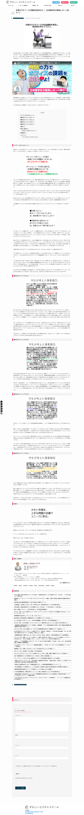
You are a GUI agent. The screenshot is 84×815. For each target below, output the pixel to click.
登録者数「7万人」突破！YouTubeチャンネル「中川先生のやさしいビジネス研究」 (34, 648)
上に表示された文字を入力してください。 (24, 778)
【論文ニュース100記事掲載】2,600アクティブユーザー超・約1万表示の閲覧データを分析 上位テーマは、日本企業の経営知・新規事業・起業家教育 (42, 642)
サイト (16, 755)
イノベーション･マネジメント (18, 18)
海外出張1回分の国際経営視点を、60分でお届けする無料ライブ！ (29, 602)
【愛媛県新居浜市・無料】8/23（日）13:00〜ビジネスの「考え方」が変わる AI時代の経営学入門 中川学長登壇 (41, 635)
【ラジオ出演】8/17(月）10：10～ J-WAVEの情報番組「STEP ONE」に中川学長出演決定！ (36, 620)
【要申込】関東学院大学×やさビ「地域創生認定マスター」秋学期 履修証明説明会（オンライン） (37, 664)
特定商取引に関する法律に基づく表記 (34, 811)
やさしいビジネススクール (32, 566)
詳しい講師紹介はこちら (65, 582)
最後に (22, 126)
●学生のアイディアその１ (27, 117)
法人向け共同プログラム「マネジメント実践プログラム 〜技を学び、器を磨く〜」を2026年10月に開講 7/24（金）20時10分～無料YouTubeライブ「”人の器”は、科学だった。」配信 (42, 632)
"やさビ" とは (11, 5)
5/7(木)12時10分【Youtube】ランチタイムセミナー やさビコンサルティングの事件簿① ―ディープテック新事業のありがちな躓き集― (42, 678)
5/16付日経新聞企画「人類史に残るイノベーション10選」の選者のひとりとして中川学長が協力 (36, 671)
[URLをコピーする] (1, 413)
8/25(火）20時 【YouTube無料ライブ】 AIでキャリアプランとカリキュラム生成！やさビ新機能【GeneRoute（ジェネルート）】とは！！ (42, 612)
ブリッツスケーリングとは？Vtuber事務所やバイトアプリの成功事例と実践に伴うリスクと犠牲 (36, 658)
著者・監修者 (24, 128)
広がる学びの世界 (48, 5)
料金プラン (60, 5)
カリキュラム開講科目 (23, 5)
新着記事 (23, 132)
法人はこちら (73, 2)
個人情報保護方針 (29, 813)
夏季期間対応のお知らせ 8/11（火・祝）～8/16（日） (27, 615)
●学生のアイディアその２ (27, 119)
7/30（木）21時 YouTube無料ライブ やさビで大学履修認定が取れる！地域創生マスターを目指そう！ (39, 628)
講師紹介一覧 (36, 5)
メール (17, 745)
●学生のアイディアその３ (27, 121)
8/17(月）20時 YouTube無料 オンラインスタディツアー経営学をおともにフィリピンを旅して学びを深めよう (40, 622)
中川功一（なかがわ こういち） (28, 130)
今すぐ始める (56, 2)
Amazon (52, 585)
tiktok (35, 585)
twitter (20, 585)
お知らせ (73, 5)
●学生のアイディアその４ (27, 124)
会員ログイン (65, 2)
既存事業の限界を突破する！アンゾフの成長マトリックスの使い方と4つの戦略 (33, 669)
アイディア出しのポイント (27, 115)
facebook (25, 585)
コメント (23, 135)
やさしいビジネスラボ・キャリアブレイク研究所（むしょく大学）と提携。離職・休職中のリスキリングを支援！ (40, 653)
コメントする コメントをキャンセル (29, 136)
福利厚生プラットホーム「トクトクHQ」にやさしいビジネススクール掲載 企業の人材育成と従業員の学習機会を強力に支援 (42, 599)
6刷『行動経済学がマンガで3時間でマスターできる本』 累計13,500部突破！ (32, 655)
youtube (31, 585)
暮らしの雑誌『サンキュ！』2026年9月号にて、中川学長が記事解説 (30, 609)
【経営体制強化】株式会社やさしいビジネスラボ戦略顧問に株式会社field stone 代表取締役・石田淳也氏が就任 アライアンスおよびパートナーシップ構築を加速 (42, 675)
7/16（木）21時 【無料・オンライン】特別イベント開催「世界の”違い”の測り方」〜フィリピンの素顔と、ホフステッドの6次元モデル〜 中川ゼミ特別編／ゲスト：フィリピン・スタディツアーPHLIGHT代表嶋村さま (42, 638)
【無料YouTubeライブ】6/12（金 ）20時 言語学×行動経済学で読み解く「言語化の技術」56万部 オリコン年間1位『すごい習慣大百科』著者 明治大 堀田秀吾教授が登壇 (42, 661)
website (15, 585)
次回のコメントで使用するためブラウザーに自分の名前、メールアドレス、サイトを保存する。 (37, 766)
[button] (1, 402)
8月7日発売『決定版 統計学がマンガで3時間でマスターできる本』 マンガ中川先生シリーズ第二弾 (37, 607)
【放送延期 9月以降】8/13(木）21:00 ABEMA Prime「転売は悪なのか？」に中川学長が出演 (36, 604)
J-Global (47, 585)
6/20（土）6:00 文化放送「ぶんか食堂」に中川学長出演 (28, 651)
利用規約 (27, 810)
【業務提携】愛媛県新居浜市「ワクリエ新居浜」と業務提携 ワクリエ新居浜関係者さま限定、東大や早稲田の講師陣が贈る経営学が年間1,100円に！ (42, 626)
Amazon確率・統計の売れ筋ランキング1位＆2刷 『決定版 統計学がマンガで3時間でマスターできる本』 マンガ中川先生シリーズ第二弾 (42, 595)
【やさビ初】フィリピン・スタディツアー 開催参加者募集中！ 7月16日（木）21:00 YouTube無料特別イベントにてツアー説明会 (42, 645)
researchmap (41, 585)
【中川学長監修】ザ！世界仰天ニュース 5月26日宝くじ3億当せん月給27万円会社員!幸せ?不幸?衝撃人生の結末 (40, 666)
